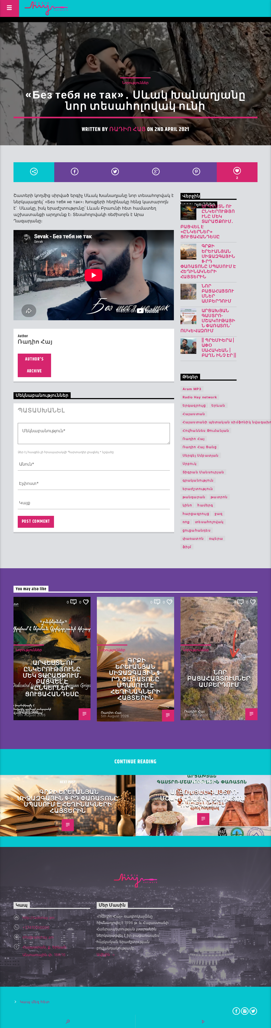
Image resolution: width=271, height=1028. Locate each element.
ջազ (219, 514)
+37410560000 (35, 927)
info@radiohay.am (38, 937)
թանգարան (194, 497)
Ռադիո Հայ (127, 129)
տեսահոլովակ (209, 522)
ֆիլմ (187, 547)
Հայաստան (194, 414)
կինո (187, 505)
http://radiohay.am (38, 917)
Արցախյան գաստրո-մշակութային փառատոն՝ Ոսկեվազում (207, 321)
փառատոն (193, 538)
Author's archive (34, 365)
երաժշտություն (198, 489)
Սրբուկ (190, 464)
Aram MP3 (192, 389)
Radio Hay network (200, 397)
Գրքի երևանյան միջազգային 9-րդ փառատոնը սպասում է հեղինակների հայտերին (208, 261)
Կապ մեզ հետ (35, 1002)
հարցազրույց (196, 514)
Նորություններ (135, 82)
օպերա (216, 538)
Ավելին (104, 954)
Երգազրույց (194, 405)
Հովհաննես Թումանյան (206, 430)
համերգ (205, 505)
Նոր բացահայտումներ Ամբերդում (218, 294)
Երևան (218, 405)
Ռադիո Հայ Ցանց (200, 447)
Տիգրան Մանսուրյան (203, 472)
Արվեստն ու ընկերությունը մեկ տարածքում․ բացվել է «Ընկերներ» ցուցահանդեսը (207, 222)
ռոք (186, 522)
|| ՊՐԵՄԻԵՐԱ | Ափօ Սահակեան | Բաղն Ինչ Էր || (219, 348)
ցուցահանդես (197, 530)
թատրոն (219, 497)
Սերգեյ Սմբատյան (201, 455)
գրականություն (198, 480)
